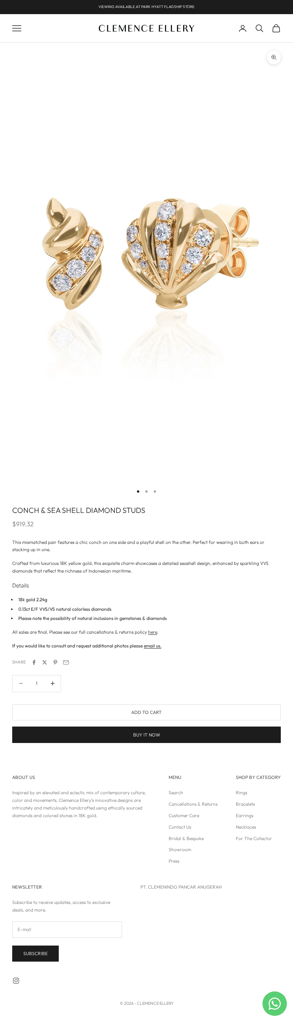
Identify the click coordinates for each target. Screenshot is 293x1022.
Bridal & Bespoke (186, 838)
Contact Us (180, 827)
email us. (152, 646)
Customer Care (184, 815)
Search (176, 792)
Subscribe (35, 953)
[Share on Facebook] (34, 662)
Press (174, 861)
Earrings (244, 815)
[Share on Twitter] (45, 662)
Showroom (180, 849)
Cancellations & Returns (193, 804)
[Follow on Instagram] (16, 981)
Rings (241, 792)
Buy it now (146, 735)
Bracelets (245, 804)
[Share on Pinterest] (55, 662)
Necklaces (246, 827)
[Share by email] (66, 662)
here (152, 632)
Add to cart (146, 712)
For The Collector (254, 838)
